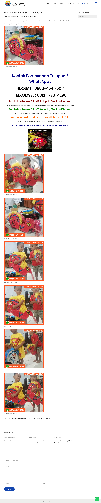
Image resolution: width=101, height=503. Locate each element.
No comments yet (31, 16)
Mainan (23, 16)
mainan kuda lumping (34, 418)
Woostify (59, 501)
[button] (97, 499)
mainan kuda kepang (21, 418)
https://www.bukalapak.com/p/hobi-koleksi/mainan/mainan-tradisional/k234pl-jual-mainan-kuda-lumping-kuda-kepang (40, 105)
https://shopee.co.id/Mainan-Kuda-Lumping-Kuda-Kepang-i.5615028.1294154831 (40, 121)
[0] (94, 4)
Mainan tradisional (45, 418)
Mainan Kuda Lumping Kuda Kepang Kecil (24, 12)
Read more (7, 445)
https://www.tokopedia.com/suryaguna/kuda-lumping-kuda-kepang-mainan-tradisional (40, 113)
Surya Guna (16, 16)
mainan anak (11, 418)
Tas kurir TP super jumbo (12, 441)
